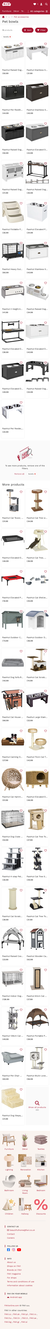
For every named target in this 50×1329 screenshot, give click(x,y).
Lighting (9, 1170)
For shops (11, 1278)
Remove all (19, 474)
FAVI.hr (17, 1318)
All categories (37, 11)
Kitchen (41, 1170)
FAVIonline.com (11, 1305)
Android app (16, 1297)
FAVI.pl (24, 1314)
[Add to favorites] (21, 44)
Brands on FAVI (14, 1270)
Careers (10, 1238)
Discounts (41, 1214)
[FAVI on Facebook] (8, 1249)
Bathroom (9, 1190)
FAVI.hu (8, 1318)
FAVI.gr (16, 1322)
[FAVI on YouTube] (19, 1249)
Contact (11, 1234)
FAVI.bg (8, 1322)
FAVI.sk (16, 1314)
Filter (43, 30)
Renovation (25, 1170)
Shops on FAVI (14, 1266)
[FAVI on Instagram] (13, 1249)
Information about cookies (19, 1285)
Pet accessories (21, 17)
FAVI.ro (33, 1314)
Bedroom (41, 1190)
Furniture (6, 11)
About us (11, 1262)
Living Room (25, 1191)
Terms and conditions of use (20, 1281)
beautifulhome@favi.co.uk (22, 1230)
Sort (29, 30)
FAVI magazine (14, 1274)
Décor (16, 11)
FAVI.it (25, 1318)
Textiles (41, 1149)
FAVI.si (24, 1322)
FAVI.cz (8, 1314)
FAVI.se (33, 1318)
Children (9, 1214)
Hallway (25, 1214)
